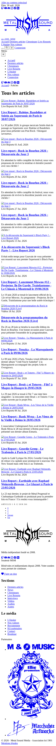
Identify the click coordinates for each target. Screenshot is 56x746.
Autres (10, 606)
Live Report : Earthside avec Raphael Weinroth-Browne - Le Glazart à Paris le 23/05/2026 (27, 484)
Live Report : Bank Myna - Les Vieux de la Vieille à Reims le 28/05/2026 (27, 418)
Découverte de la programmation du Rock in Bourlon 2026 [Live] (24, 319)
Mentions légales (9, 743)
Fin (8, 517)
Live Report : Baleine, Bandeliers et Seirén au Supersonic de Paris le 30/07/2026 (23, 116)
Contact (11, 631)
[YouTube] (5, 8)
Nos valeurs (16, 44)
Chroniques (31, 41)
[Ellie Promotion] (31, 719)
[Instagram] (12, 8)
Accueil (5, 41)
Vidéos (10, 601)
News (10, 589)
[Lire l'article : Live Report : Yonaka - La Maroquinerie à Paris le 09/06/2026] (28, 340)
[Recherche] (6, 48)
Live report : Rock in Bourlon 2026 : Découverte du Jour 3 (24, 152)
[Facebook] (15, 8)
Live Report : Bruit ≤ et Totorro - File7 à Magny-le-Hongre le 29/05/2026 (27, 386)
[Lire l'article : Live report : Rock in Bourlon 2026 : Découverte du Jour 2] (28, 174)
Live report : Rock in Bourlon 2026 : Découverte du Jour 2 (24, 184)
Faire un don (10, 574)
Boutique (11, 634)
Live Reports (44, 41)
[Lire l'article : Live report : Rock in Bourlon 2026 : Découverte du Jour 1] (28, 206)
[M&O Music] (31, 649)
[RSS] (18, 8)
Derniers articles (17, 41)
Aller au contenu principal (14, 2)
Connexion (20, 47)
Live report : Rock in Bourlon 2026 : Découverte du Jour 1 (24, 216)
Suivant (10, 515)
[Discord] (8, 8)
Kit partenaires (14, 628)
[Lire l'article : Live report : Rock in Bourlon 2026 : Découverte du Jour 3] (28, 141)
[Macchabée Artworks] (31, 735)
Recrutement (13, 625)
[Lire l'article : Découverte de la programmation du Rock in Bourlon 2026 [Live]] (28, 308)
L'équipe (5, 44)
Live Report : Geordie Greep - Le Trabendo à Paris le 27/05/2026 (22, 450)
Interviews (12, 598)
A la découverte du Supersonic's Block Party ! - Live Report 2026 (25, 248)
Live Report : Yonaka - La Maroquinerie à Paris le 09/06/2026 (27, 351)
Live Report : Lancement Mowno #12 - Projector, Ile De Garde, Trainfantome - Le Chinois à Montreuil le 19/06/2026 (26, 285)
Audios (11, 604)
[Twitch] (2, 8)
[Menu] (2, 48)
